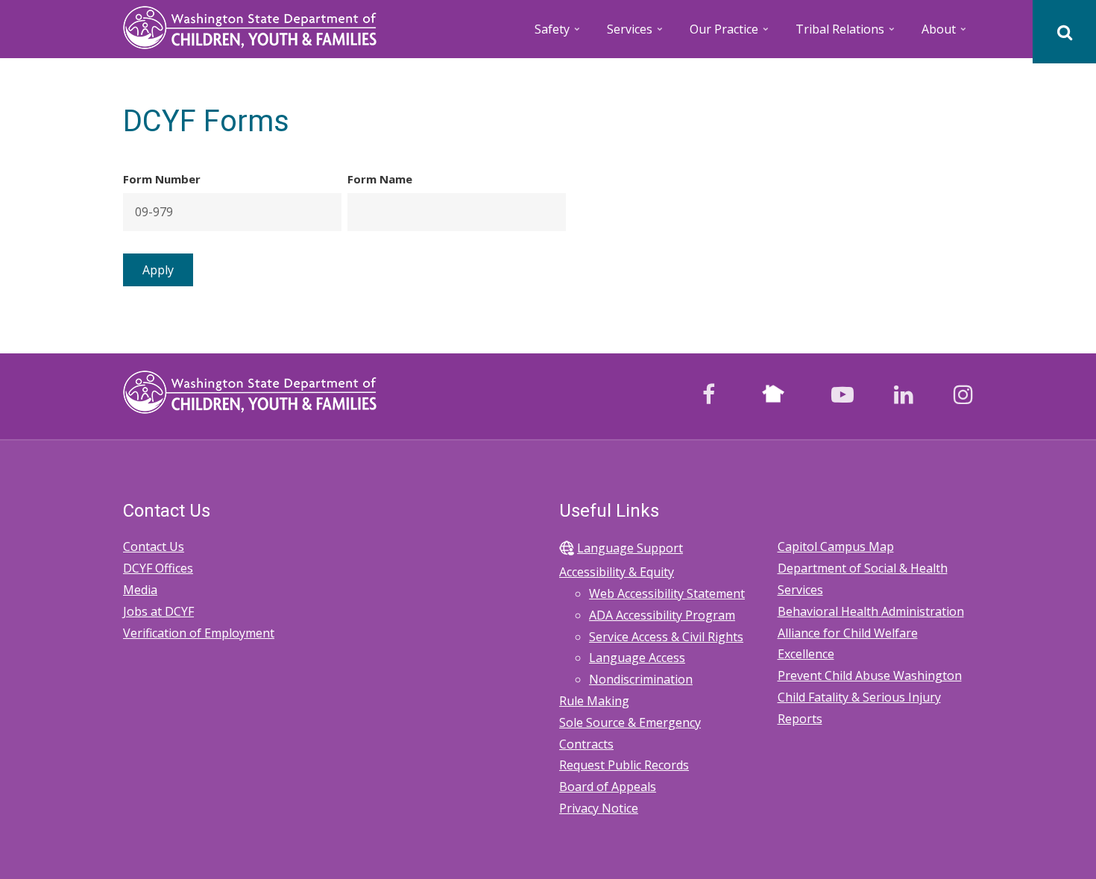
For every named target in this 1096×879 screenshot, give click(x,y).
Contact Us (153, 546)
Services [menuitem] (636, 34)
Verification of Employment (198, 633)
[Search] (1064, 31)
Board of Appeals (607, 786)
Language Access (637, 657)
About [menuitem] (945, 34)
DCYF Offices (158, 568)
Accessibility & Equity (616, 572)
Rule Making (594, 701)
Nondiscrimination (641, 679)
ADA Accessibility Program (662, 615)
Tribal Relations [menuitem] (846, 34)
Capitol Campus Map (836, 546)
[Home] (250, 26)
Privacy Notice (598, 808)
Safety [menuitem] (558, 34)
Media (140, 590)
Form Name (379, 178)
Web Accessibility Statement (667, 593)
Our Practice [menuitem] (730, 34)
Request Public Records (624, 765)
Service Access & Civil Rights (666, 636)
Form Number (162, 178)
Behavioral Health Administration (871, 611)
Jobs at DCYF (158, 611)
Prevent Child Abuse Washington (870, 675)
